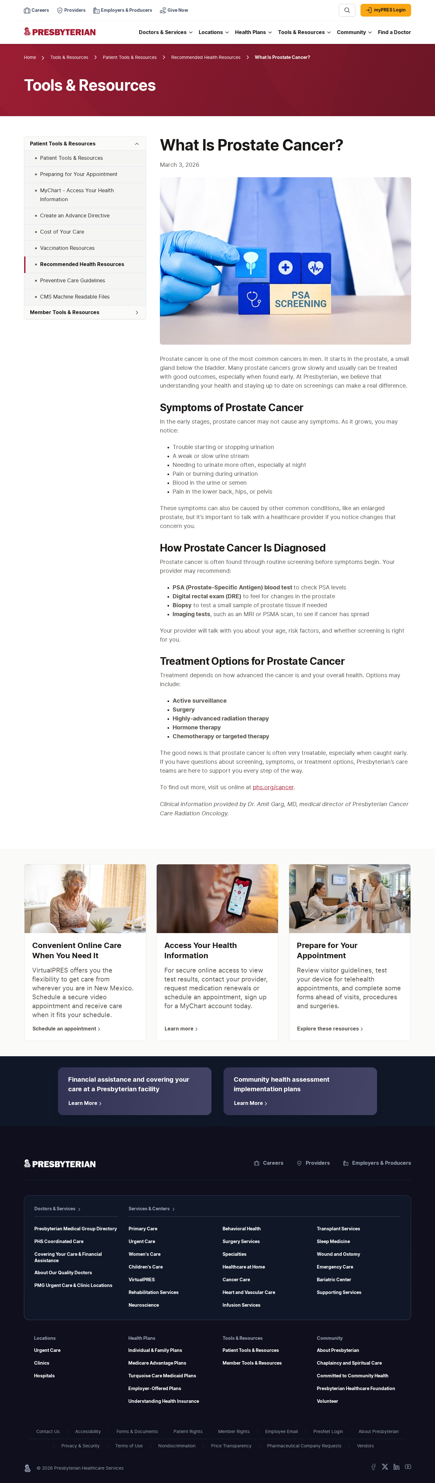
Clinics (41, 1363)
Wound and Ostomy (338, 1254)
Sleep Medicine (333, 1242)
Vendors (365, 1446)
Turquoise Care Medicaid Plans (162, 1376)
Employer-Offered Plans (154, 1389)
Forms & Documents (137, 1432)
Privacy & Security (80, 1446)
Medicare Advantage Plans (157, 1363)
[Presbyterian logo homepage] (60, 1164)
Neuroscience (144, 1305)
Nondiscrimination (177, 1446)
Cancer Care (236, 1280)
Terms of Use (129, 1446)
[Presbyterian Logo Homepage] (79, 35)
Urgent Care (142, 1242)
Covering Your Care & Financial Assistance (68, 1257)
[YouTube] (408, 1468)
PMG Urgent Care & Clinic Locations (73, 1285)
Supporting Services (339, 1292)
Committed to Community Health (353, 1376)
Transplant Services (338, 1229)
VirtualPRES (142, 1280)
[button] (85, 144)
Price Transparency (231, 1446)
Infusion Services (241, 1305)
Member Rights (234, 1432)
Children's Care (146, 1267)
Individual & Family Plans (155, 1350)
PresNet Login (328, 1432)
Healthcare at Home (244, 1267)
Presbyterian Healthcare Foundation (356, 1389)
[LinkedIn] (396, 1468)
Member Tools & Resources (252, 1363)
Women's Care (144, 1254)
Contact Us (48, 1432)
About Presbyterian (338, 1350)
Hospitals (44, 1376)
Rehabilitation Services (154, 1292)
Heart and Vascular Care (249, 1292)
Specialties (234, 1254)
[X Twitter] (385, 1468)
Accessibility (88, 1432)
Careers (273, 1163)
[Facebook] (373, 1468)
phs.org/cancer (273, 788)
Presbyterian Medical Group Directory (75, 1229)
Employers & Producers (381, 1163)
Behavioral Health (242, 1229)
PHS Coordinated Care (58, 1242)
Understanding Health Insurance (163, 1401)
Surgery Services (241, 1242)
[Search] (347, 10)
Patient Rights (188, 1432)
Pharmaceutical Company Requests (304, 1446)
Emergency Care (335, 1267)
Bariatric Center (334, 1280)
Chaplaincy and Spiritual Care (349, 1363)
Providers (318, 1163)
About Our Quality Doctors (63, 1273)
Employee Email (281, 1432)
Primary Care (143, 1229)
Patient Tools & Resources (251, 1350)
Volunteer (327, 1401)
